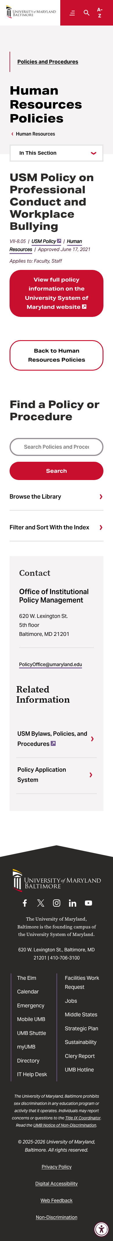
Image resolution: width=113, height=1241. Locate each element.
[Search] (85, 13)
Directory (28, 1060)
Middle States (81, 1014)
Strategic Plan (81, 1028)
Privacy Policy (57, 1167)
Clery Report (80, 1056)
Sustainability (80, 1042)
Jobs (71, 1001)
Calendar (28, 991)
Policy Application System (41, 775)
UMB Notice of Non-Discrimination (64, 1125)
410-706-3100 (65, 958)
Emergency (30, 1005)
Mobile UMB (31, 1019)
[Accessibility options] (101, 1229)
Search (56, 471)
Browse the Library (35, 496)
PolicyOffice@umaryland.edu (50, 664)
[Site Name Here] (31, 11)
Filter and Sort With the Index (49, 527)
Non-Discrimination (56, 1217)
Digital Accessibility (56, 1184)
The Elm (26, 978)
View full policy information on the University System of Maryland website (56, 293)
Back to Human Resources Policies (56, 355)
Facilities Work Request (82, 983)
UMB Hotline (79, 1069)
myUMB (26, 1046)
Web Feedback (56, 1200)
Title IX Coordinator (83, 1118)
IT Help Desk (32, 1074)
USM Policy (44, 241)
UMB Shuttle (31, 1033)
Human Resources (35, 134)
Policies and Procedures (47, 61)
